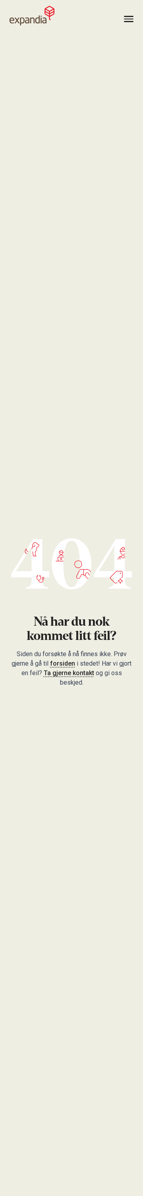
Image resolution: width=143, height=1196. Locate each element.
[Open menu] (128, 19)
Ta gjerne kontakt (69, 673)
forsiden (62, 663)
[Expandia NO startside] (32, 16)
